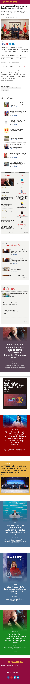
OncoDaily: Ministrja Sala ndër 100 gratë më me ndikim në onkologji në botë (18, 155)
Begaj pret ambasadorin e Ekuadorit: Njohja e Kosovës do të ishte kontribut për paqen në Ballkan (18, 260)
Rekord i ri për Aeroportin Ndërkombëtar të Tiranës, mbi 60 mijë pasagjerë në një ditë (17, 163)
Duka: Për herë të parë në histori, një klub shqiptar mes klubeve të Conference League (7, 227)
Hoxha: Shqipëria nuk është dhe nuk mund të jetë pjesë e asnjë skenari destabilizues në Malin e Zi (18, 113)
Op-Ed (22, 175)
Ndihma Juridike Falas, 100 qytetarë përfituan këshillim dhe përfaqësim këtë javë (7, 220)
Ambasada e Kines (6, 87)
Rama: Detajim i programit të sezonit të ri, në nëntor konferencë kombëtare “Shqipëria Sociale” (7, 190)
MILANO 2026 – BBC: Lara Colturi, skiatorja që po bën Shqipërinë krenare (15, 590)
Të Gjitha (11, 232)
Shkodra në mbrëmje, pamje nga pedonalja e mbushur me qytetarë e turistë (7, 198)
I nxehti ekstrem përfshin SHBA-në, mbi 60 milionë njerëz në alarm (14, 386)
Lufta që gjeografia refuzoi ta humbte (22, 217)
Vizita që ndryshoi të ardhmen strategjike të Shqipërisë (22, 227)
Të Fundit (7, 175)
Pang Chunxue (5, 90)
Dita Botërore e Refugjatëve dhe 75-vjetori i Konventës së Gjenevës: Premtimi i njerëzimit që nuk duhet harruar (22, 197)
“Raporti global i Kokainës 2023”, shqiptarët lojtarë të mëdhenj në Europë (10, 312)
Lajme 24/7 (2, 665)
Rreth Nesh (10, 665)
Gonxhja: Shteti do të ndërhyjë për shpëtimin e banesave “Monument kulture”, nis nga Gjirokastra (17, 146)
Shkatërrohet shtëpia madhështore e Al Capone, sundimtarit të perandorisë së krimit (18, 295)
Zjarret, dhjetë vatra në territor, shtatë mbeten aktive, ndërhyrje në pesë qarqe (17, 104)
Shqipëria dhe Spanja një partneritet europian (22, 208)
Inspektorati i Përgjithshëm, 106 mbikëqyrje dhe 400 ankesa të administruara (7, 205)
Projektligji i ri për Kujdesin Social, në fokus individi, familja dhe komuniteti (18, 121)
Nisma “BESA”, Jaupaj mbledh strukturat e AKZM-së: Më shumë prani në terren (7, 213)
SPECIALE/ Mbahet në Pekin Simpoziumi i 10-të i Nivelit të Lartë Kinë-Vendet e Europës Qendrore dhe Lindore (14, 469)
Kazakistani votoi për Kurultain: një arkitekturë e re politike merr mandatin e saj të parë (22, 185)
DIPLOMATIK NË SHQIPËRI (11, 244)
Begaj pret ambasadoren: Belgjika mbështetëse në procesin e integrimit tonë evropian (18, 251)
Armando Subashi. (16, 87)
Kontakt (16, 665)
